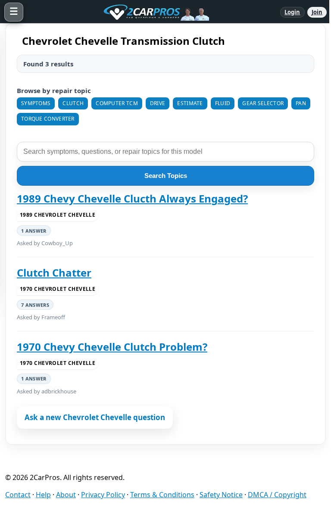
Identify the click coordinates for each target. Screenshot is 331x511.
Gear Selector (263, 103)
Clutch (73, 103)
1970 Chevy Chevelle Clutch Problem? (112, 347)
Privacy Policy (103, 494)
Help (43, 494)
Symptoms (35, 103)
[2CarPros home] (152, 12)
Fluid (223, 103)
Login (292, 12)
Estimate (190, 103)
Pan (301, 103)
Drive (158, 103)
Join (317, 12)
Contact (18, 494)
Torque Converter (48, 118)
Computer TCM (117, 103)
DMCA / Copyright (277, 494)
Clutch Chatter (54, 273)
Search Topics (165, 175)
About (66, 494)
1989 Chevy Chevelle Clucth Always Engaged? (132, 199)
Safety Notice (221, 494)
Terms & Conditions (162, 494)
